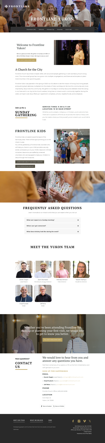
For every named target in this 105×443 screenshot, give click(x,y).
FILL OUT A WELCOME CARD (26, 60)
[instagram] (79, 421)
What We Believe (36, 420)
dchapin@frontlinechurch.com (73, 377)
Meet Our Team (19, 420)
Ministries (65, 10)
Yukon (76, 29)
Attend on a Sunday (35, 10)
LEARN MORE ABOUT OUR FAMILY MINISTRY (30, 162)
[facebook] (73, 421)
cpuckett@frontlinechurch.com (70, 381)
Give (94, 10)
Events (87, 10)
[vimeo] (84, 421)
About (22, 10)
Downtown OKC (31, 29)
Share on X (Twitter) (59, 406)
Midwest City (50, 29)
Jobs (50, 420)
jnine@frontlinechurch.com (66, 384)
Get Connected (52, 10)
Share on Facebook (47, 406)
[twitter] (90, 421)
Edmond (41, 29)
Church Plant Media (87, 433)
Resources (77, 10)
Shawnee (59, 29)
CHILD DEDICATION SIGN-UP (25, 166)
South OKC (69, 29)
